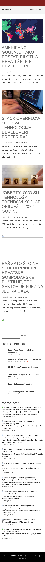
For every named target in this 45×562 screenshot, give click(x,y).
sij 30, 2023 (7, 72)
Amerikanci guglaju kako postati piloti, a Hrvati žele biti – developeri (21, 56)
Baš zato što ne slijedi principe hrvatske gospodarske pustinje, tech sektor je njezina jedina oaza (22, 277)
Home (32, 10)
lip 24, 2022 (7, 143)
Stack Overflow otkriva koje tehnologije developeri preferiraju (21, 127)
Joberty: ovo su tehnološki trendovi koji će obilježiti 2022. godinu (21, 201)
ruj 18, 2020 (7, 297)
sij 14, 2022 (7, 217)
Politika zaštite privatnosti (27, 556)
